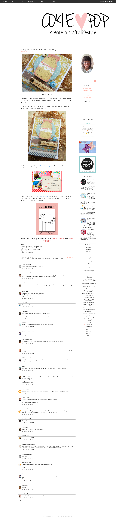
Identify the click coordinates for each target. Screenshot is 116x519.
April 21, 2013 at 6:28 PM (27, 278)
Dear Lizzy (51, 258)
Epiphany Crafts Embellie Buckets (89, 305)
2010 (87, 333)
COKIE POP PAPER (54, 516)
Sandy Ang (24, 435)
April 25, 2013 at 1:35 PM (27, 497)
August (88, 261)
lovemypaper (25, 418)
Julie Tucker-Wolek (26, 331)
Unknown (24, 389)
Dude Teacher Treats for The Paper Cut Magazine (89, 284)
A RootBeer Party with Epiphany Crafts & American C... (89, 280)
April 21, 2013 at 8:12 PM (27, 287)
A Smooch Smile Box (89, 274)
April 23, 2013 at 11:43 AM (28, 449)
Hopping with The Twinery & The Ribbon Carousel (91, 181)
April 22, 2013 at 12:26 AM (28, 326)
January (88, 326)
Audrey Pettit (25, 348)
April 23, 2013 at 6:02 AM (27, 431)
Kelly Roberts (25, 358)
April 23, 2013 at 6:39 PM (27, 469)
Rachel (23, 375)
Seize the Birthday (39, 260)
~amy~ (23, 427)
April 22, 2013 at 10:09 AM (28, 353)
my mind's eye (29, 260)
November (88, 255)
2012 (87, 329)
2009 (88, 335)
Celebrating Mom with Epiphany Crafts (89, 271)
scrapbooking (87, 97)
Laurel (23, 302)
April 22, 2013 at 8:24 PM (27, 404)
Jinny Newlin (25, 283)
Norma (23, 474)
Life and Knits (25, 462)
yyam (23, 311)
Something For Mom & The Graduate (89, 276)
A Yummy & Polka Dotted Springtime (89, 314)
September (88, 259)
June (88, 265)
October (88, 257)
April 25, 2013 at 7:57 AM (27, 489)
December (88, 253)
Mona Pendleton (26, 409)
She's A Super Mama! (90, 230)
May (88, 267)
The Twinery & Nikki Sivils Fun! (90, 206)
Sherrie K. (24, 397)
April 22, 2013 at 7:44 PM (27, 393)
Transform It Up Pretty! (88, 317)
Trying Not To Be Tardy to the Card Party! (89, 290)
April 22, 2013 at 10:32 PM (28, 422)
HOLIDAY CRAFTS (87, 93)
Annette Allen (25, 273)
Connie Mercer (25, 264)
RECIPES (53, 1)
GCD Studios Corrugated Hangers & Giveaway (89, 287)
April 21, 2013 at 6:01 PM (27, 268)
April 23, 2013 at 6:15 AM (27, 439)
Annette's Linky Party (41, 258)
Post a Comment (24, 500)
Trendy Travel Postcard (88, 307)
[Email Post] (38, 257)
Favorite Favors (25, 339)
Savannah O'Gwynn (27, 444)
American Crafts (30, 258)
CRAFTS (43, 1)
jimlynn (23, 291)
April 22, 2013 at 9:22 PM (27, 414)
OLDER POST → (69, 504)
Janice (23, 485)
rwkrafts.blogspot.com (27, 382)
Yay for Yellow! (88, 311)
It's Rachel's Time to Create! (88, 293)
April (88, 269)
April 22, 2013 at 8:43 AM (27, 343)
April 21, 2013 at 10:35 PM (28, 318)
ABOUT (14, 1)
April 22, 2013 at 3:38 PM (27, 362)
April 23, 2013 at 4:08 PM (27, 458)
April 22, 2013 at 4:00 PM (27, 370)
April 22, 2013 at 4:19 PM (27, 384)
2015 (87, 247)
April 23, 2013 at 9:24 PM (27, 480)
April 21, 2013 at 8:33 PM (27, 298)
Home (5, 1)
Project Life (87, 95)
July (88, 263)
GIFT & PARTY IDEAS (28, 1)
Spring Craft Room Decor (89, 309)
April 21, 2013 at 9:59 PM (27, 306)
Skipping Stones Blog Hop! (91, 194)
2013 (87, 251)
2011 (87, 331)
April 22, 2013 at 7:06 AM (27, 335)
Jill (22, 366)
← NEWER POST (25, 504)
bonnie (23, 493)
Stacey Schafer (25, 454)
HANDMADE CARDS (87, 90)
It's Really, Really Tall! (89, 297)
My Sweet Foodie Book (91, 219)
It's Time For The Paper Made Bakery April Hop (89, 300)
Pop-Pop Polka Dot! (88, 295)
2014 (87, 249)
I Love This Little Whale (88, 302)
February (88, 324)
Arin (23, 322)
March (88, 322)
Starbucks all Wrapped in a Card (88, 319)
